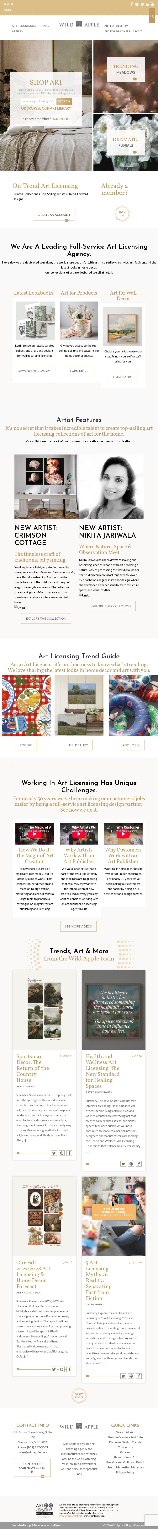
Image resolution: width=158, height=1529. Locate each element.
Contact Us (125, 1447)
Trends (44, 25)
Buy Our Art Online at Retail (125, 1462)
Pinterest (142, 4)
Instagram (136, 4)
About (137, 31)
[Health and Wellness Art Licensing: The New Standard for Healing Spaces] (113, 1010)
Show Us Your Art (125, 1457)
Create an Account (54, 214)
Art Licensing (25, 1086)
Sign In (122, 214)
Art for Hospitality (99, 1092)
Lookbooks (28, 25)
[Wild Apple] (79, 23)
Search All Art (125, 1432)
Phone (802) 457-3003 (33, 1447)
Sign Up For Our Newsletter (32, 1467)
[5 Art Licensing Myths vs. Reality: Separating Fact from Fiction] (113, 1216)
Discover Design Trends (125, 1442)
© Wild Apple (8, 6)
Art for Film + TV (116, 25)
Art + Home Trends (28, 1292)
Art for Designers (117, 31)
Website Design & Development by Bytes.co (38, 1525)
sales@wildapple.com (32, 1452)
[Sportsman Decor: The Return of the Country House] (44, 1010)
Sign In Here (60, 119)
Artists (17, 31)
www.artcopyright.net (70, 1515)
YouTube (152, 4)
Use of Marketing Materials (125, 1467)
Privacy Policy (125, 1472)
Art (14, 25)
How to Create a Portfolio (125, 1437)
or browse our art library (46, 108)
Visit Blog (79, 1396)
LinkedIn (147, 4)
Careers (125, 1452)
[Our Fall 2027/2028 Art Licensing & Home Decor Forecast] (44, 1216)
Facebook (131, 4)
